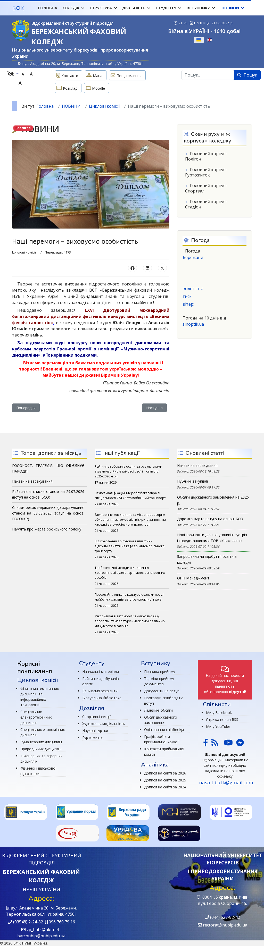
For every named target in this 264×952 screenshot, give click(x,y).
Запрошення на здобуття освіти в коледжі (207, 559)
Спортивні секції (96, 716)
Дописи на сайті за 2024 (165, 787)
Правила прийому (159, 671)
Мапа (97, 75)
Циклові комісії (24, 252)
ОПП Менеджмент (193, 578)
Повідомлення (129, 75)
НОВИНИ (230, 7)
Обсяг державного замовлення (160, 720)
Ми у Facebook (219, 712)
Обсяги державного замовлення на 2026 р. (213, 500)
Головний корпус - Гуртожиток (206, 172)
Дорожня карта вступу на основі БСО (210, 518)
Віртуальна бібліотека (101, 697)
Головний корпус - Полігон (206, 156)
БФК (18, 8)
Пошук (250, 75)
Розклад (70, 88)
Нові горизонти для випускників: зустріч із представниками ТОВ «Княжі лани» (212, 537)
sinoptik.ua (193, 324)
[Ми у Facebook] (205, 744)
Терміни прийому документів (159, 681)
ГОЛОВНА (47, 7)
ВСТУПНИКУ (198, 7)
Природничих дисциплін (41, 748)
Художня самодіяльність (103, 723)
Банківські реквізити (100, 690)
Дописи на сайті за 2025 (165, 780)
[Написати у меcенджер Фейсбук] (239, 744)
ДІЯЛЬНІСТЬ (133, 7)
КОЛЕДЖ (70, 7)
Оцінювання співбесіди (164, 729)
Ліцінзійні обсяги (158, 710)
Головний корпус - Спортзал (206, 188)
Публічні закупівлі (192, 481)
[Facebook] (132, 268)
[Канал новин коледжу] (214, 744)
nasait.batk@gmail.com (226, 782)
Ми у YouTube (218, 726)
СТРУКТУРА (101, 7)
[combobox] (207, 75)
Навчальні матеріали (100, 671)
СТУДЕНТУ (166, 7)
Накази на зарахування (197, 465)
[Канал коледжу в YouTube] (228, 744)
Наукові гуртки (95, 730)
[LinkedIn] (147, 268)
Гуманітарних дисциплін (41, 741)
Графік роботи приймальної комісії (161, 739)
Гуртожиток (93, 737)
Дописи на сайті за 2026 (165, 773)
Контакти (69, 75)
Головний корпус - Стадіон (206, 204)
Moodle (98, 88)
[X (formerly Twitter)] (162, 268)
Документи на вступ (161, 690)
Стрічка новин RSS (222, 719)
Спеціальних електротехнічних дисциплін (36, 717)
